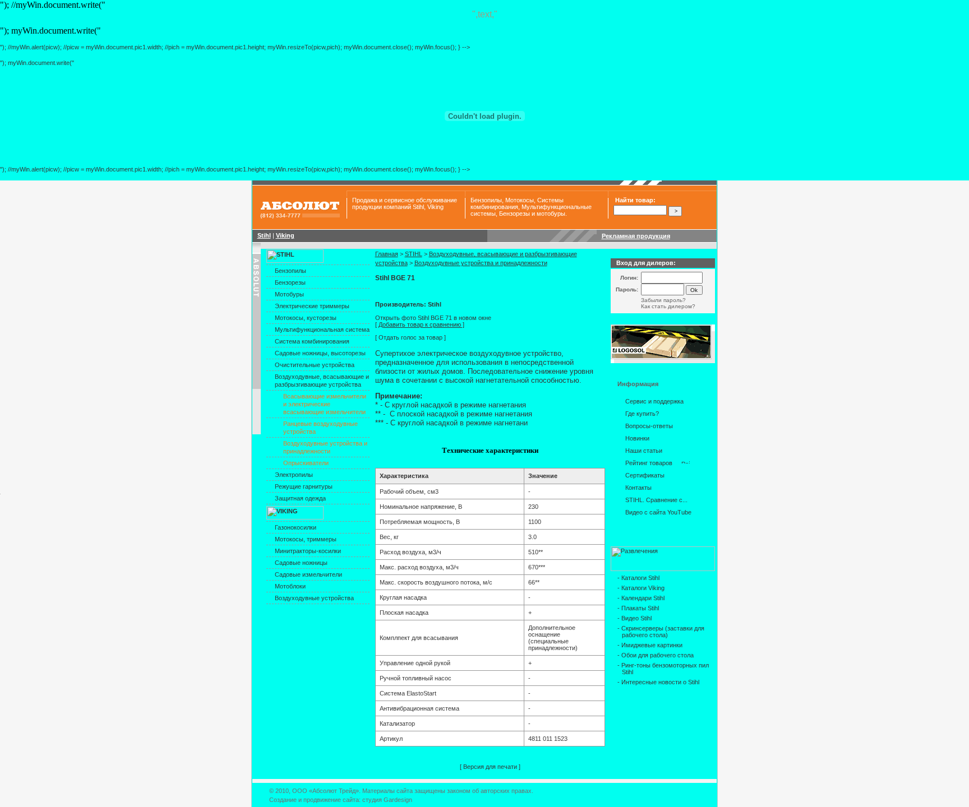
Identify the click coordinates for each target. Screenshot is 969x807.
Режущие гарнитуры (304, 486)
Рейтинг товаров (648, 463)
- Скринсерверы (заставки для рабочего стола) (660, 631)
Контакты (638, 487)
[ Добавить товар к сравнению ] (419, 324)
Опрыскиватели (306, 463)
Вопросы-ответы (649, 426)
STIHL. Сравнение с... (656, 500)
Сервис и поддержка (654, 401)
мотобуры (551, 213)
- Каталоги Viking (641, 588)
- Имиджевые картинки (649, 645)
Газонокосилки (295, 527)
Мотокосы (519, 200)
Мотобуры (289, 294)
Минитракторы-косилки (308, 551)
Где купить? (642, 413)
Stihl (418, 206)
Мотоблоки (290, 586)
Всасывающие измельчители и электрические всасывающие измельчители (324, 404)
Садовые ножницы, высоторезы (320, 353)
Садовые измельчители (308, 574)
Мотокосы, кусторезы (305, 317)
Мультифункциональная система (322, 329)
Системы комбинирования (517, 203)
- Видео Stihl (634, 618)
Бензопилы (486, 200)
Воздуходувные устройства (314, 598)
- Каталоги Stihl (638, 577)
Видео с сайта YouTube (658, 512)
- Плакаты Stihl (638, 608)
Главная (386, 254)
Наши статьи (643, 450)
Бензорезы (514, 213)
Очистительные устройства (314, 364)
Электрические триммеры (312, 306)
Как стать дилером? (668, 306)
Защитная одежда (300, 498)
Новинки (637, 438)
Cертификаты (645, 475)
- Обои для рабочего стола (655, 655)
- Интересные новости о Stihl (658, 682)
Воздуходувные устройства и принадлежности (480, 262)
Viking (435, 206)
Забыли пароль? (663, 300)
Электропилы (294, 474)
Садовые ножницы (301, 562)
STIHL (413, 254)
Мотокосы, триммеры (305, 539)
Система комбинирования (312, 341)
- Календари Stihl (641, 598)
